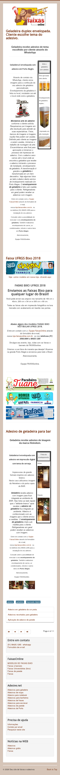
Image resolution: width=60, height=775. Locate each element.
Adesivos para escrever (18, 703)
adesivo (10, 602)
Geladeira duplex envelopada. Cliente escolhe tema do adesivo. (28, 34)
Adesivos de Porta (15, 708)
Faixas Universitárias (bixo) (19, 668)
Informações (13, 724)
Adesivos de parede (16, 705)
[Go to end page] (28, 632)
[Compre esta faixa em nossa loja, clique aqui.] (30, 412)
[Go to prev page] (15, 632)
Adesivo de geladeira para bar (28, 431)
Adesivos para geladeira (18, 689)
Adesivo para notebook (17, 695)
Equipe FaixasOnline (37, 330)
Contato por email (15, 727)
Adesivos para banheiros (18, 697)
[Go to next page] (21, 632)
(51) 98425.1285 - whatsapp (19, 644)
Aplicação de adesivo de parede (21, 619)
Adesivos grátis (14, 748)
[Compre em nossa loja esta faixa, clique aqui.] (30, 398)
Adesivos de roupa (15, 692)
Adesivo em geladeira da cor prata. (22, 609)
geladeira (19, 602)
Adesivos (11, 745)
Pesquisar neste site (16, 729)
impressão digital (33, 602)
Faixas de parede (15, 671)
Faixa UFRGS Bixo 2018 (23, 258)
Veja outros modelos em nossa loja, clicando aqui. (30, 277)
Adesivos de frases (16, 700)
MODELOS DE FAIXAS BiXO (20, 663)
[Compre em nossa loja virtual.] (30, 267)
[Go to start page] (9, 632)
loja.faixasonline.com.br (23, 207)
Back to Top (52, 769)
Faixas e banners (15, 666)
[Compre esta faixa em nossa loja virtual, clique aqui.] (30, 383)
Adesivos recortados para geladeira (23, 614)
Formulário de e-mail (16, 647)
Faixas (10, 673)
